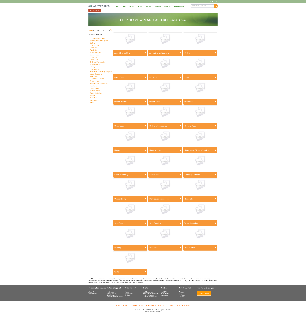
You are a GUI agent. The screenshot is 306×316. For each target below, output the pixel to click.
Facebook (182, 292)
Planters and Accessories (99, 83)
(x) (111, 30)
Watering (93, 95)
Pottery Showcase (148, 295)
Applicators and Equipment (99, 40)
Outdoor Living (95, 81)
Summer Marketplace (150, 296)
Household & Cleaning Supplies (101, 72)
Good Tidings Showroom (151, 293)
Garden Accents (95, 52)
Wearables (93, 98)
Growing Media (95, 64)
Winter (92, 103)
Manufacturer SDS (112, 295)
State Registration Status (115, 296)
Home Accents (95, 69)
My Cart (127, 295)
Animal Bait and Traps (97, 38)
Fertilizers (93, 48)
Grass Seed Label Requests (160, 305)
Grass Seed (94, 60)
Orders (127, 292)
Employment (92, 293)
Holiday (92, 67)
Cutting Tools (94, 45)
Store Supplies (95, 91)
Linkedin (181, 296)
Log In (211, 2)
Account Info (129, 293)
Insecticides (94, 76)
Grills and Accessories (97, 62)
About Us (91, 292)
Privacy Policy (111, 293)
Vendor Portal (183, 305)
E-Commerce (165, 293)
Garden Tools (94, 55)
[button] (216, 6)
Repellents (93, 86)
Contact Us (110, 292)
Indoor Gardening (96, 74)
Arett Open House (148, 292)
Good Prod (93, 57)
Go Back (95, 10)
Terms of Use (122, 305)
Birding (92, 43)
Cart (216, 2)
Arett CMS (164, 292)
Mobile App (164, 295)
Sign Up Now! (204, 293)
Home (90, 30)
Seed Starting (94, 88)
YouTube (182, 295)
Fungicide (93, 50)
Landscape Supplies (97, 79)
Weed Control (94, 100)
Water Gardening (95, 93)
